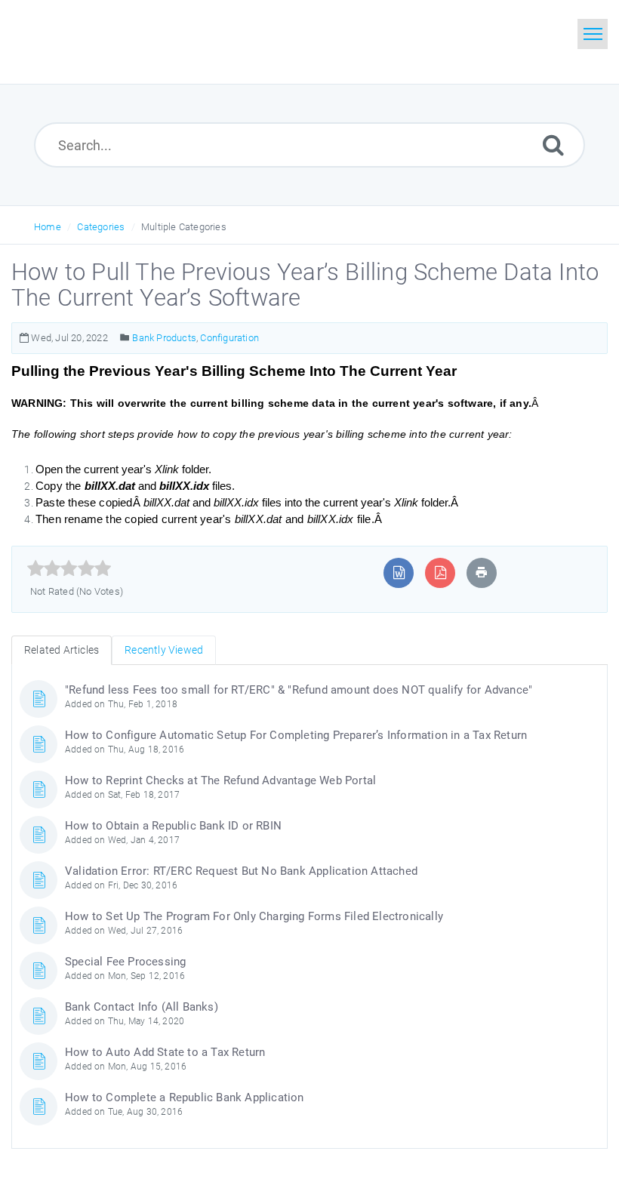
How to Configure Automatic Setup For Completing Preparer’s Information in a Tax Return (296, 735)
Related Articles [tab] (61, 650)
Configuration (229, 337)
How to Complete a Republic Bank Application (184, 1097)
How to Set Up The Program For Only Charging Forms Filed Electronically (254, 916)
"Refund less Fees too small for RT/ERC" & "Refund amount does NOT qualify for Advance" (298, 690)
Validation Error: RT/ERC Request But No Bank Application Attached (241, 871)
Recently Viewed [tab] (164, 650)
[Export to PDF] (440, 572)
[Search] (553, 144)
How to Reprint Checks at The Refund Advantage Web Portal (220, 780)
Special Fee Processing (125, 961)
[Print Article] (481, 572)
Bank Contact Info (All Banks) (141, 1007)
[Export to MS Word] (399, 572)
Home (47, 226)
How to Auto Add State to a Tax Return (165, 1052)
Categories (101, 226)
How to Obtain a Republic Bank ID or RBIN (173, 826)
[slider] (69, 568)
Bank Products (164, 337)
